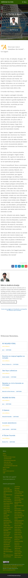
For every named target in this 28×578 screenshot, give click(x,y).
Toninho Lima (17, 550)
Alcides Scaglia (7, 488)
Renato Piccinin (18, 534)
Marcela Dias (17, 497)
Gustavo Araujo (7, 542)
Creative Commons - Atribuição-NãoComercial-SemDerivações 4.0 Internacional (13, 566)
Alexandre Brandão (8, 489)
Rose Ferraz (17, 543)
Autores (4, 469)
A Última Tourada (8, 435)
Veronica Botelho (18, 551)
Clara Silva (6, 516)
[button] (12, 266)
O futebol (5, 410)
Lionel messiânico (9, 423)
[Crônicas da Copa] (7, 2)
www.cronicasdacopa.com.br (9, 570)
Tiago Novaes (17, 548)
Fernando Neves (7, 539)
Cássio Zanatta (7, 506)
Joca (4, 553)
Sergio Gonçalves (18, 546)
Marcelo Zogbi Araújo (19, 499)
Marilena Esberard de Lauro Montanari (19, 521)
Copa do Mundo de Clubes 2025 (10, 465)
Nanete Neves (18, 529)
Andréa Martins (7, 498)
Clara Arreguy (6, 515)
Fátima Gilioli (6, 535)
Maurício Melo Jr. (18, 525)
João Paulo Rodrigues (8, 551)
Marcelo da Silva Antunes (18, 503)
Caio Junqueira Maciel (8, 503)
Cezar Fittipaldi (7, 510)
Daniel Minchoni (7, 520)
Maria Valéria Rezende (19, 515)
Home (4, 453)
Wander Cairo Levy (19, 555)
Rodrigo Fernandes (19, 537)
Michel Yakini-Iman (19, 527)
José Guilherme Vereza (8, 555)
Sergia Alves (17, 544)
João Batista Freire (7, 549)
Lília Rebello (17, 488)
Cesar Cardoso (7, 508)
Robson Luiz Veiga (18, 536)
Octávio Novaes (18, 530)
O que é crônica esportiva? (8, 471)
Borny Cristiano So (7, 501)
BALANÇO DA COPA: (8, 398)
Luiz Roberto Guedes (19, 495)
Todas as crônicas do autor (8, 302)
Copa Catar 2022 (7, 462)
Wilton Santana (18, 557)
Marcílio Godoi (18, 508)
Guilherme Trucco (7, 541)
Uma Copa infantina (9, 370)
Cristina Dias (6, 518)
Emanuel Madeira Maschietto (7, 529)
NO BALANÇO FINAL (9, 343)
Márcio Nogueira (18, 512)
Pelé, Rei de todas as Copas (9, 457)
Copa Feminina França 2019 (10, 460)
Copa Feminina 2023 (8, 464)
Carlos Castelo (7, 505)
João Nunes (6, 548)
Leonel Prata (17, 486)
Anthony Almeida (7, 499)
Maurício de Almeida (19, 523)
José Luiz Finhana (7, 556)
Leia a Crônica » (6, 346)
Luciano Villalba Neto (19, 492)
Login (4, 472)
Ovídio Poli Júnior (18, 532)
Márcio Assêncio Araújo (19, 510)
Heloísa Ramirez (7, 546)
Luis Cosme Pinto (18, 493)
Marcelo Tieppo (18, 500)
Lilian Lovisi (17, 490)
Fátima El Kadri (7, 534)
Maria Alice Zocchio (19, 514)
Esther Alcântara (7, 532)
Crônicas (5, 455)
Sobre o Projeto (6, 467)
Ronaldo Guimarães (19, 541)
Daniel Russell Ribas (8, 522)
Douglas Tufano (7, 525)
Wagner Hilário (18, 553)
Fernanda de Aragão (8, 537)
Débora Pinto (6, 523)
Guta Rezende (7, 544)
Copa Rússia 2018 (7, 458)
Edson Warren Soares (8, 527)
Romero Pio (17, 539)
